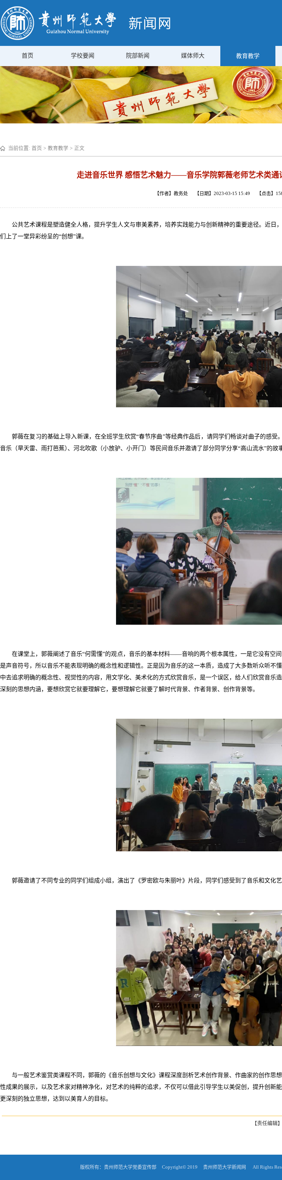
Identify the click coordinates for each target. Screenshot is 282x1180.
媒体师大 (193, 56)
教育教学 (248, 56)
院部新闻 (137, 56)
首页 (27, 56)
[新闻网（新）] (85, 38)
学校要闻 (82, 56)
